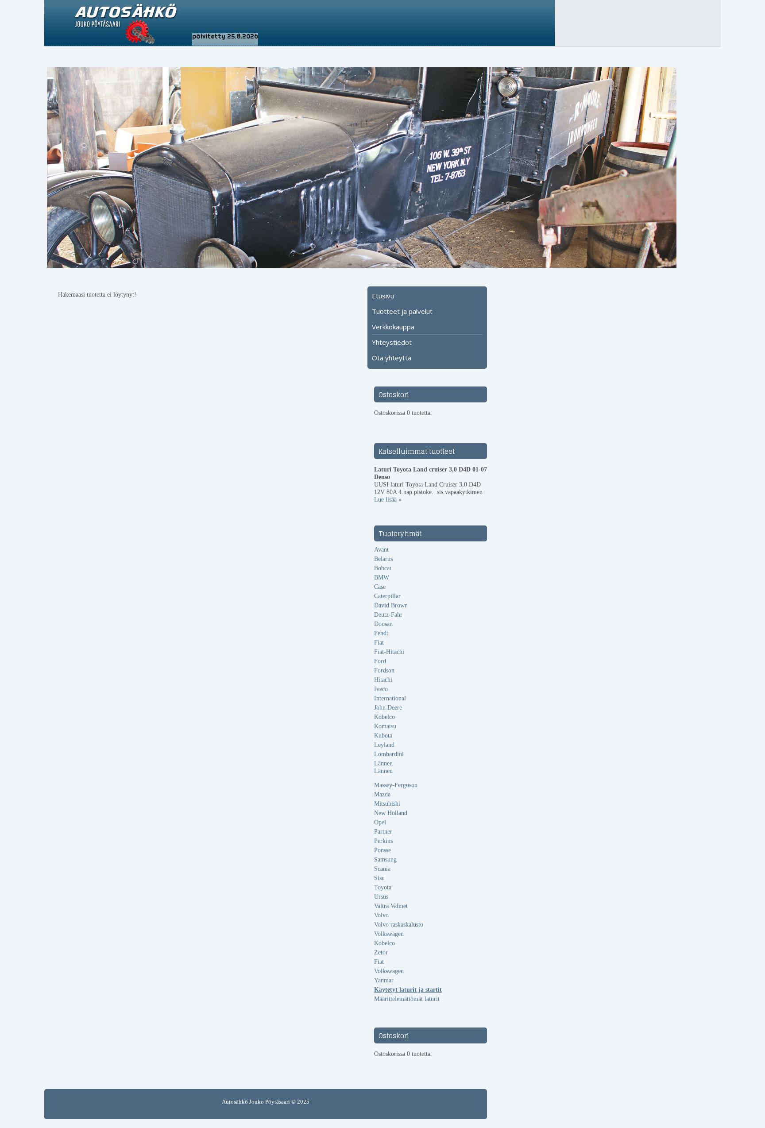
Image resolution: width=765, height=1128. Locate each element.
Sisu (379, 878)
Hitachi (383, 679)
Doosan (383, 624)
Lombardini (389, 754)
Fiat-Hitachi (389, 652)
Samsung (385, 859)
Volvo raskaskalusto (398, 924)
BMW (381, 577)
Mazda (382, 794)
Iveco (381, 689)
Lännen (383, 763)
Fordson (384, 670)
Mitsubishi (387, 803)
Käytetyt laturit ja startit (408, 989)
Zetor (381, 952)
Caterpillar (387, 596)
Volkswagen (389, 934)
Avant (381, 549)
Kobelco (384, 717)
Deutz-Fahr (388, 614)
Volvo (381, 915)
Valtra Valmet (391, 906)
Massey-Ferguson (395, 785)
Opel (380, 822)
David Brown (391, 605)
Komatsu (385, 726)
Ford (380, 661)
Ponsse (382, 850)
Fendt (381, 633)
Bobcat (382, 568)
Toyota (382, 887)
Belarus (383, 559)
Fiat (379, 642)
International (390, 698)
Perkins (383, 841)
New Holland (390, 813)
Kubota (383, 735)
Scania (382, 868)
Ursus (381, 896)
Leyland (384, 745)
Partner (383, 831)
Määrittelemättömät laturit (407, 999)
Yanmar (384, 980)
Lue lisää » (388, 499)
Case (380, 586)
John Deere (388, 707)
